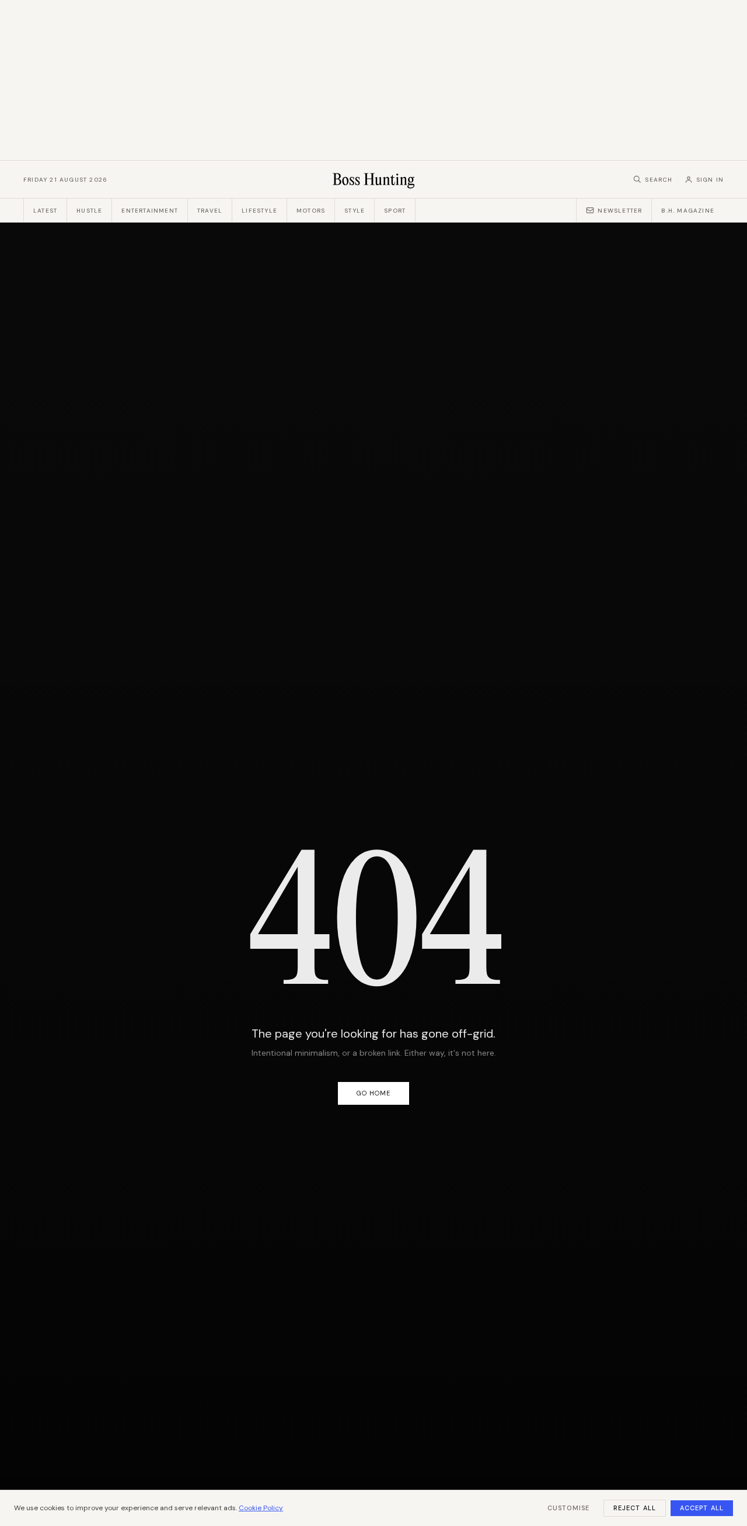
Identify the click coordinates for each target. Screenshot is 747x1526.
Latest (45, 210)
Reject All (634, 1508)
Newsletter (620, 210)
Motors (310, 210)
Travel (209, 210)
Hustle (89, 210)
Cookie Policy (261, 1508)
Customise (568, 1508)
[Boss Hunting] (374, 179)
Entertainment (149, 210)
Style (354, 210)
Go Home (374, 1093)
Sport (395, 210)
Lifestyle (259, 210)
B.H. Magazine (687, 210)
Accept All (702, 1508)
